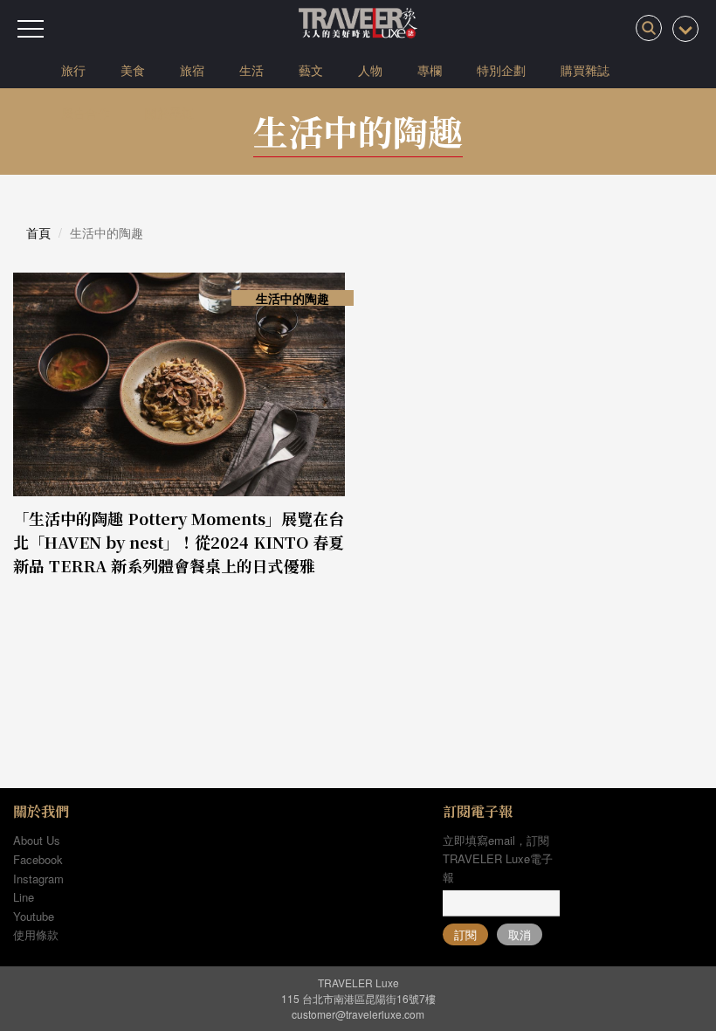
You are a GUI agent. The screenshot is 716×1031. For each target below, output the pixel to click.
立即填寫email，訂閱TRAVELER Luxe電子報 (498, 858)
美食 (132, 70)
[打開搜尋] (649, 28)
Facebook (38, 859)
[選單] (30, 29)
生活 (251, 70)
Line (23, 897)
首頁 (38, 232)
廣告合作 (85, 112)
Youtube (33, 916)
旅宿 (192, 70)
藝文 (311, 70)
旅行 (73, 70)
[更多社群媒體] (685, 29)
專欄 (429, 70)
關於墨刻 (169, 112)
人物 (370, 70)
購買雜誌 (585, 70)
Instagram (38, 878)
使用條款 (36, 934)
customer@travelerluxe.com (358, 1014)
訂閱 (465, 934)
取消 (519, 934)
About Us (36, 840)
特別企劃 (501, 70)
